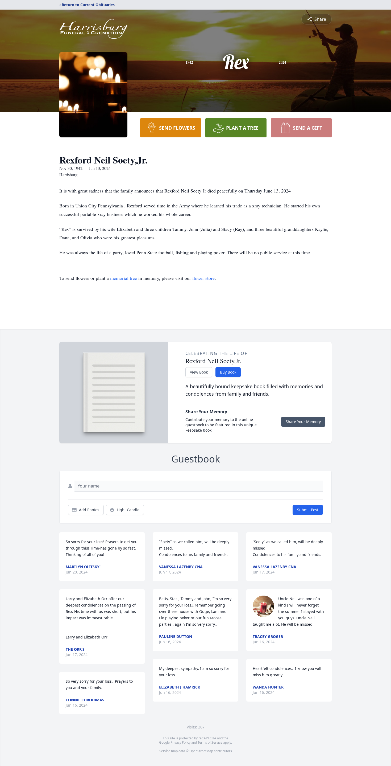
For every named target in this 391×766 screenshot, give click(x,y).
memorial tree (123, 278)
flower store (203, 278)
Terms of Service (210, 742)
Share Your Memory (303, 421)
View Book (199, 372)
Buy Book (228, 372)
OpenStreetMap (201, 751)
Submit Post (307, 509)
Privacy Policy (180, 742)
